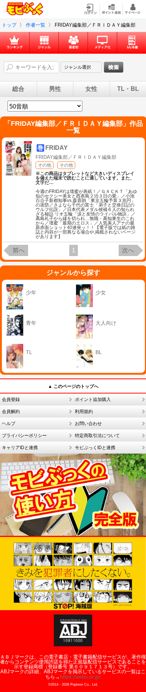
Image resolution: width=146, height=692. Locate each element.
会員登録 (11, 399)
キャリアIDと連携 (20, 447)
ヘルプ (8, 423)
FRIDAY (56, 148)
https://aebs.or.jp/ (80, 677)
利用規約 (84, 411)
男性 (55, 89)
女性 (91, 89)
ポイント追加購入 (93, 399)
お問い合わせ (88, 423)
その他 (44, 165)
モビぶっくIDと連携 (95, 447)
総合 (18, 89)
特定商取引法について (97, 435)
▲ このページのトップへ (73, 386)
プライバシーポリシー (24, 435)
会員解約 (11, 411)
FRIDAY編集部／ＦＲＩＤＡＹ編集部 (76, 157)
